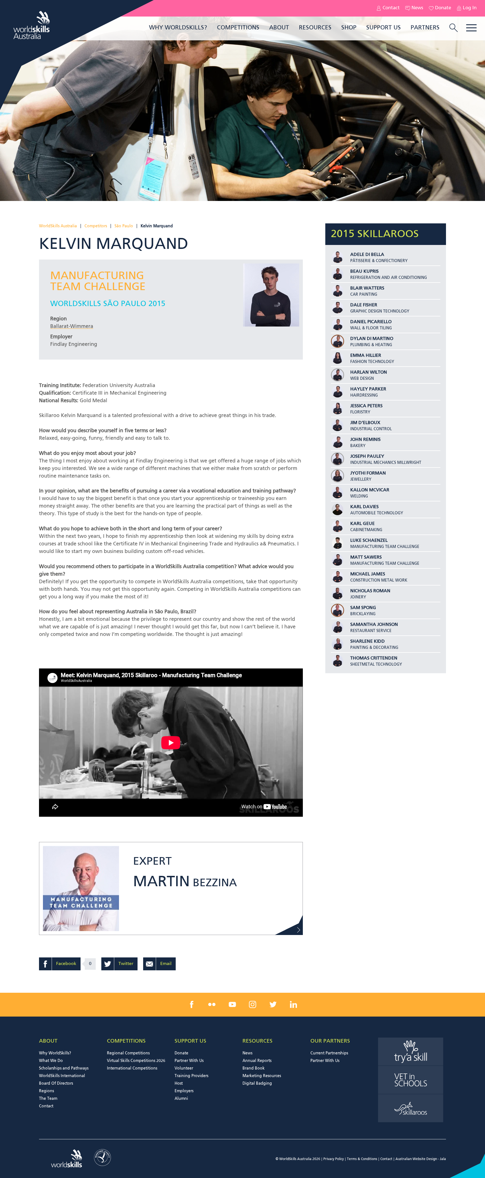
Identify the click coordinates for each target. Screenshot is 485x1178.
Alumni (181, 1099)
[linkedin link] (293, 1004)
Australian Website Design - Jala (420, 1159)
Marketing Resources (261, 1076)
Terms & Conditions (362, 1159)
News (417, 8)
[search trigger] (453, 28)
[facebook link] (191, 1004)
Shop (348, 28)
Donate (443, 8)
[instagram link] (252, 1004)
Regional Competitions (128, 1053)
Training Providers (191, 1076)
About (279, 28)
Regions (46, 1091)
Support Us (383, 28)
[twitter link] (273, 1004)
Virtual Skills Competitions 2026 (136, 1061)
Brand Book (253, 1068)
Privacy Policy (333, 1159)
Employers (184, 1091)
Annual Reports (256, 1061)
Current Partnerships (329, 1053)
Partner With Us (189, 1061)
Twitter (125, 964)
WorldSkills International (62, 1076)
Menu (471, 28)
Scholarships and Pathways (63, 1068)
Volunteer (184, 1068)
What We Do (51, 1061)
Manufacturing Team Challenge (98, 282)
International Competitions (132, 1068)
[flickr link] (211, 1004)
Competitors (95, 226)
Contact (391, 8)
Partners (425, 28)
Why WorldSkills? (178, 28)
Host (179, 1084)
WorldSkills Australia (58, 226)
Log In (470, 8)
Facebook (66, 964)
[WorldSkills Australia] (32, 25)
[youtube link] (232, 1004)
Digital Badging (257, 1084)
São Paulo (124, 226)
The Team (48, 1099)
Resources (315, 28)
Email (165, 964)
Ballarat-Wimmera (71, 326)
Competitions (238, 28)
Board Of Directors (56, 1084)
